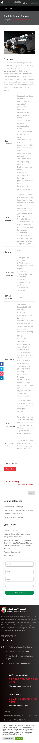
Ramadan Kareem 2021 (12, 552)
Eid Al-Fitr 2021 (9, 555)
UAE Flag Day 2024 (11, 530)
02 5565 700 (17, 679)
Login (5, 9)
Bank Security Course (25, 484)
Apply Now (10, 469)
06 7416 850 (17, 699)
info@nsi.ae (25, 663)
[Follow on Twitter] (7, 640)
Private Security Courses (21, 19)
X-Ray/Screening (11, 482)
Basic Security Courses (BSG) (14, 507)
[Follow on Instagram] (3, 640)
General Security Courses (13, 517)
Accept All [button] (19, 738)
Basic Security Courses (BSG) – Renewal (18, 510)
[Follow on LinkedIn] (11, 640)
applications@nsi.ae (24, 651)
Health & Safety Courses (13, 514)
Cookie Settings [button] (8, 738)
